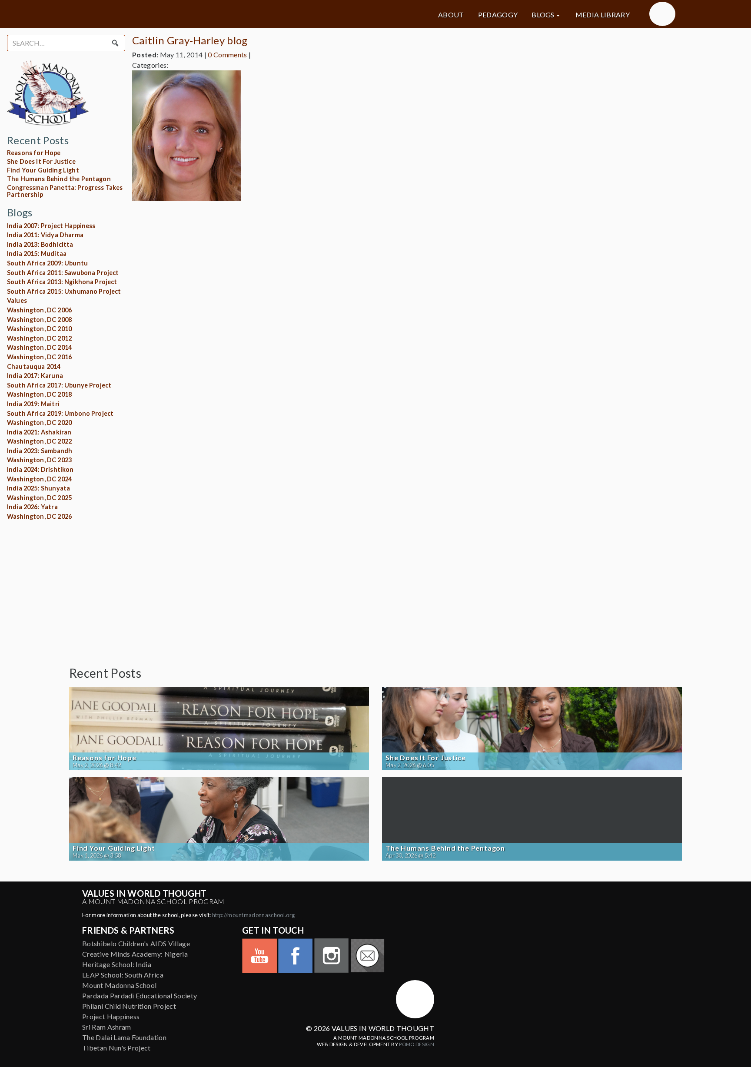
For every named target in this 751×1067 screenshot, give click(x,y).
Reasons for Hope (34, 152)
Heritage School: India (116, 964)
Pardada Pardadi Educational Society (139, 995)
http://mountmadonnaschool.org (253, 914)
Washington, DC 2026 (39, 516)
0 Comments (227, 54)
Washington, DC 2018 (39, 394)
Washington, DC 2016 (39, 357)
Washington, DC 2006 (39, 310)
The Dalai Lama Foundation (124, 1037)
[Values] (167, 14)
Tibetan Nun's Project (116, 1048)
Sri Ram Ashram (106, 1027)
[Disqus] (375, 316)
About (451, 14)
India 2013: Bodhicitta (40, 244)
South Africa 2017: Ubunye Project (59, 385)
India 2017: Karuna (35, 375)
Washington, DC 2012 (39, 338)
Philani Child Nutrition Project (129, 1006)
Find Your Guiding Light (43, 170)
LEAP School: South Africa (122, 975)
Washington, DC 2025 (39, 497)
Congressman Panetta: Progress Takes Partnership (65, 191)
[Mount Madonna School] (662, 14)
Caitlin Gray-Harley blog (190, 40)
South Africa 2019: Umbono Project (60, 413)
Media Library (602, 14)
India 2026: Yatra (32, 506)
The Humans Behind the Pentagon (59, 178)
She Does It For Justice (41, 161)
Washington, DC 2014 (39, 347)
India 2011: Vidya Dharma (45, 235)
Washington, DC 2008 (39, 319)
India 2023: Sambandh (39, 450)
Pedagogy (498, 14)
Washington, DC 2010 (39, 328)
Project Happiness (111, 1016)
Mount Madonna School (119, 985)
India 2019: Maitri (33, 404)
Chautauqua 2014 (33, 366)
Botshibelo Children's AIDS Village (136, 943)
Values (17, 300)
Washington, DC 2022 (39, 441)
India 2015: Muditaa (36, 253)
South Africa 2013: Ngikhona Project (62, 281)
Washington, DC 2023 (39, 460)
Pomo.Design (416, 1044)
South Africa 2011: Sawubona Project (63, 272)
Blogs (543, 14)
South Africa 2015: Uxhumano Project (64, 291)
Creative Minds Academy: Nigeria (135, 954)
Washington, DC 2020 (39, 422)
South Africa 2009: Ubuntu (47, 263)
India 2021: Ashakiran (39, 432)
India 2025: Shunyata (38, 488)
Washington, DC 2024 (39, 479)
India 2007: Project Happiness (51, 225)
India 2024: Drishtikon (40, 469)
